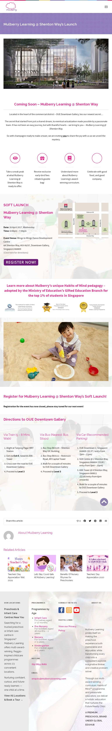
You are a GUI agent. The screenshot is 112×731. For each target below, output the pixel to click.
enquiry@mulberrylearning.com (49, 678)
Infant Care (41, 618)
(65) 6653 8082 (39, 664)
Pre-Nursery (41, 626)
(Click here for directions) (16, 252)
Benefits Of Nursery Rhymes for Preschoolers (69, 577)
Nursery (39, 637)
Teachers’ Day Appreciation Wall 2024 (16, 577)
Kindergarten (42, 645)
